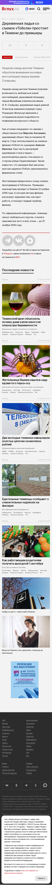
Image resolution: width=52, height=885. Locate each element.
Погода (5, 756)
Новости (12, 19)
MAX (17, 257)
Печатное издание (9, 773)
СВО (3, 720)
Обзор (28, 730)
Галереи (29, 763)
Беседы (5, 723)
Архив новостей (8, 770)
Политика (6, 733)
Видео (4, 763)
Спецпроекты (31, 770)
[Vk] (7, 785)
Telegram (8, 253)
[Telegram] (26, 785)
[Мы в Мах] (30, 8)
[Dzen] (35, 785)
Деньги (5, 736)
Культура (29, 733)
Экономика (30, 743)
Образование (31, 739)
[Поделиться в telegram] (42, 45)
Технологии (6, 746)
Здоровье (29, 749)
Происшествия (32, 720)
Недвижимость (8, 730)
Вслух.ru (10, 9)
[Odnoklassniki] (16, 785)
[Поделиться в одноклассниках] (26, 45)
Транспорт (6, 727)
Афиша (4, 743)
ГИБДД (29, 773)
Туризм (28, 746)
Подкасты (30, 736)
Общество (20, 19)
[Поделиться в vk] (10, 45)
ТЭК (27, 752)
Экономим (30, 723)
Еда (27, 756)
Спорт (4, 739)
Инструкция (6, 752)
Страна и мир (7, 749)
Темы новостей (32, 767)
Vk (32, 253)
